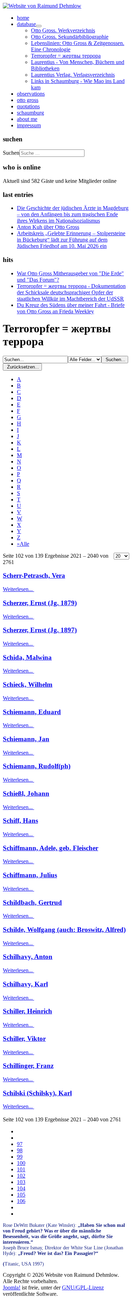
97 (20, 1144)
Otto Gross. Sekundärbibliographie (69, 37)
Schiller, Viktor (24, 1038)
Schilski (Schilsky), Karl (37, 1093)
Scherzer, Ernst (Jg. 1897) (40, 630)
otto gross (27, 100)
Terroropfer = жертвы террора (66, 56)
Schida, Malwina (27, 657)
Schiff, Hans (20, 820)
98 (20, 1150)
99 (20, 1157)
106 (21, 1201)
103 (21, 1182)
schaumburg (30, 113)
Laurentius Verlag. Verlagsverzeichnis (73, 75)
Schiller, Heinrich (27, 1011)
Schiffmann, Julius (30, 875)
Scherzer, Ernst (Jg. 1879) (40, 603)
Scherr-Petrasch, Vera (34, 575)
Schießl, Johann (26, 793)
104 (21, 1188)
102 (21, 1176)
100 (21, 1163)
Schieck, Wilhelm (27, 684)
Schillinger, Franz (28, 1065)
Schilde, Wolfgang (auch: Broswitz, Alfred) (64, 929)
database (26, 24)
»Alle (23, 544)
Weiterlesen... (18, 589)
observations (31, 94)
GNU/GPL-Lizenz (83, 1288)
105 (21, 1195)
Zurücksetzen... (22, 367)
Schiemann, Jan (26, 739)
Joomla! (11, 1288)
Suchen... (114, 359)
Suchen (11, 153)
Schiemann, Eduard (32, 712)
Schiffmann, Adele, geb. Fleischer (50, 848)
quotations (28, 106)
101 (21, 1169)
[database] (39, 26)
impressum (29, 125)
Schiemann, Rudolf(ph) (36, 766)
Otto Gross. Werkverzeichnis (63, 30)
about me (27, 119)
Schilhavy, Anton (27, 956)
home (23, 18)
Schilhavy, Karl (25, 984)
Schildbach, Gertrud (32, 902)
